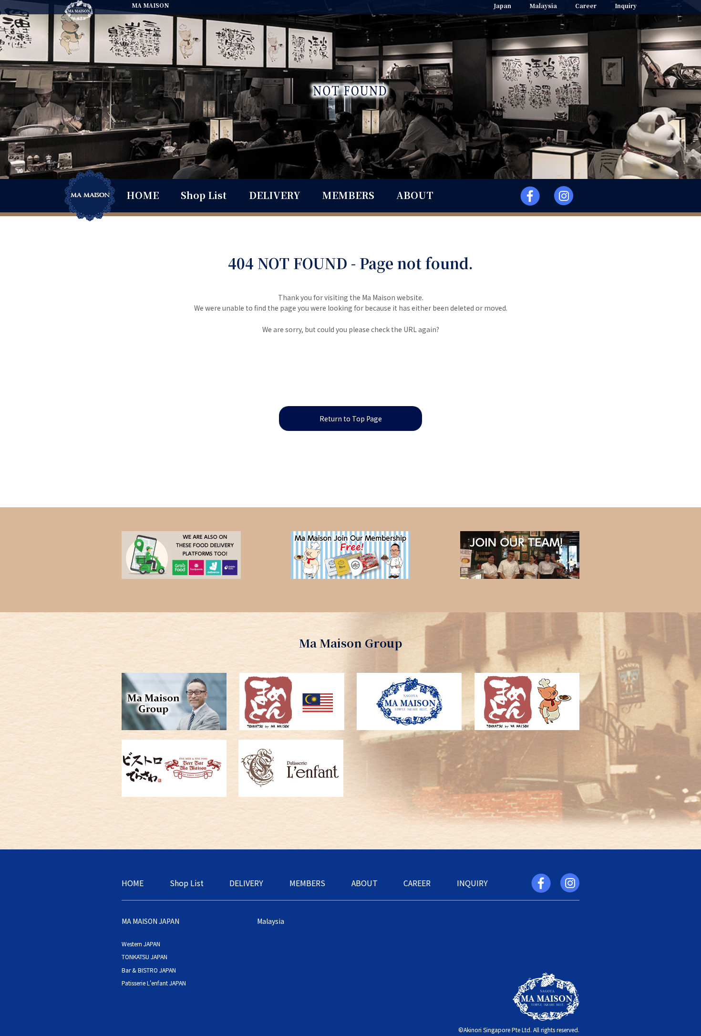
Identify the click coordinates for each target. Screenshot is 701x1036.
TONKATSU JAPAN (144, 956)
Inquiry (626, 5)
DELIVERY (274, 195)
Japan (502, 5)
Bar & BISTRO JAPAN (149, 970)
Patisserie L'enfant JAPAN (154, 983)
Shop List (204, 195)
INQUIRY (472, 883)
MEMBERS (348, 195)
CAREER (417, 883)
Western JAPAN (141, 944)
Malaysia (543, 5)
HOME (142, 195)
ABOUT (414, 195)
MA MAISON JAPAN (150, 921)
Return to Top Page (351, 418)
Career (586, 5)
